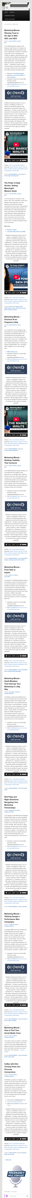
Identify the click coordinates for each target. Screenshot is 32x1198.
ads (23, 1019)
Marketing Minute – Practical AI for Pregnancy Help (12, 319)
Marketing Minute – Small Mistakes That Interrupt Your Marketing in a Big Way (12, 683)
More (17, 170)
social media (17, 560)
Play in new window (14, 165)
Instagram (22, 1103)
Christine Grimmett (9, 693)
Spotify (20, 167)
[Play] (6, 160)
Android (10, 169)
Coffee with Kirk (13, 1152)
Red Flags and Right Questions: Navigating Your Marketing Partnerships (11, 802)
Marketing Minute (13, 174)
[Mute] (21, 160)
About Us (12, 12)
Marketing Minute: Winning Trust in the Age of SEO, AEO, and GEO (12, 34)
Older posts (7, 1160)
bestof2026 (24, 558)
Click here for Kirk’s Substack (14, 1101)
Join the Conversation (10, 19)
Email (26, 169)
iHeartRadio (21, 169)
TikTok (8, 1105)
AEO (23, 174)
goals (5, 309)
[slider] (24, 160)
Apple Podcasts (14, 167)
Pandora (15, 169)
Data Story (11, 306)
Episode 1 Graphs (12, 229)
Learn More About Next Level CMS (16, 231)
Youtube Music (8, 170)
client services (19, 308)
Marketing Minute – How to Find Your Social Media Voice (12, 1030)
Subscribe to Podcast (10, 15)
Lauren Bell (7, 576)
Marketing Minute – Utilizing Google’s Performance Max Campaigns (12, 917)
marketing (13, 175)
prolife (5, 789)
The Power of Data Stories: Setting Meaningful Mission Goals (12, 186)
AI (25, 174)
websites (22, 560)
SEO (17, 175)
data (24, 308)
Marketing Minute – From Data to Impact (12, 570)
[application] (16, 160)
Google (8, 175)
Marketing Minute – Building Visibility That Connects (12, 460)
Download (22, 165)
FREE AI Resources (12, 352)
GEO (5, 175)
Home (6, 12)
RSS (14, 170)
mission (15, 309)
